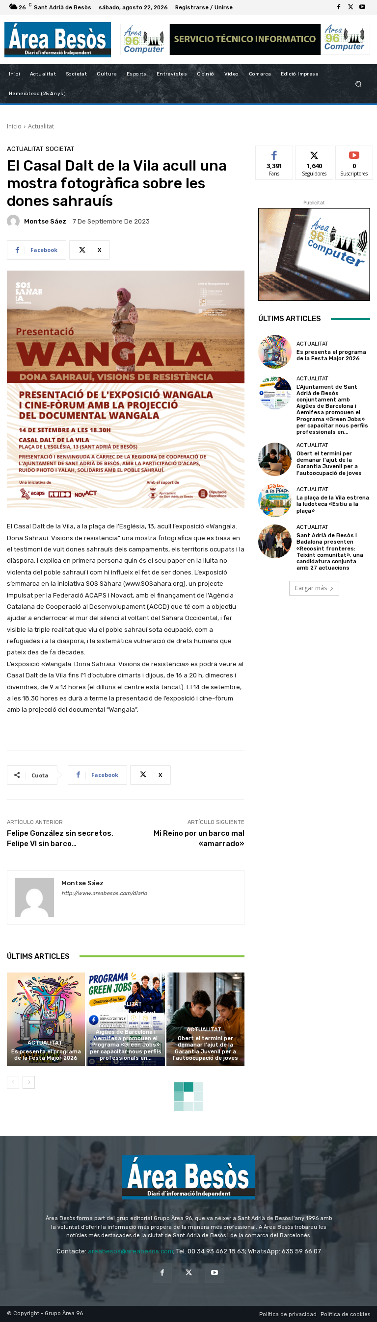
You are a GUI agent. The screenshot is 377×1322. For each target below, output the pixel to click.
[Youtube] (362, 7)
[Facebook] (339, 7)
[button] (358, 84)
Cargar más (311, 588)
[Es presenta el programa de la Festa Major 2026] (46, 1019)
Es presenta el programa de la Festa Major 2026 (46, 1054)
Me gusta (275, 153)
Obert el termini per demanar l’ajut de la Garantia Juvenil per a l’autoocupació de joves (205, 1048)
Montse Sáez (45, 221)
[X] (350, 7)
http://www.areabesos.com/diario (104, 893)
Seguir (314, 153)
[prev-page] (13, 1082)
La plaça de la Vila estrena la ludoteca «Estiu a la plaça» (332, 504)
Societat (60, 149)
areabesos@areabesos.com (130, 1251)
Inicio (14, 126)
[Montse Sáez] (15, 221)
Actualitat (41, 126)
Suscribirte (354, 153)
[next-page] (29, 1082)
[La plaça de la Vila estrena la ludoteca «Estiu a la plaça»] (275, 500)
